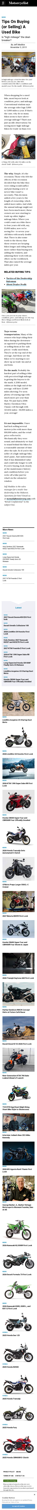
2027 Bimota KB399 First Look (15, 916)
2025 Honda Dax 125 (11, 1335)
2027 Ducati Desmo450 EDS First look (13, 537)
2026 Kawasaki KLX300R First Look (17, 1245)
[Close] (34, 1494)
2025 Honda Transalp (11, 1399)
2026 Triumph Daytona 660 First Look (18, 978)
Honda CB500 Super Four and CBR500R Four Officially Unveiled (17, 680)
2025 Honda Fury (9, 1427)
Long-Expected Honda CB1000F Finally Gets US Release (12, 559)
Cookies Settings (10, 1481)
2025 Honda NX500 (10, 1367)
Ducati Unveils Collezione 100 (13, 570)
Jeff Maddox (19, 44)
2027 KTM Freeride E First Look (12, 579)
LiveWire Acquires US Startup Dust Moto (18, 672)
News (4, 17)
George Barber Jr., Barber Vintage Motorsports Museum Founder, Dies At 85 (17, 1207)
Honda (5, 1332)
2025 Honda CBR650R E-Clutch (15, 1457)
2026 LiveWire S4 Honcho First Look (16, 633)
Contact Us (19, 1476)
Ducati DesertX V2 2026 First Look (17, 1044)
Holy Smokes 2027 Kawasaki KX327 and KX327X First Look (13, 548)
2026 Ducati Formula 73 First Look (16, 1274)
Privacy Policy (8, 1472)
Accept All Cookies (18, 1506)
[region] (18, 1501)
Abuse (18, 1472)
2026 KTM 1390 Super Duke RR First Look (16, 655)
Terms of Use (8, 1476)
